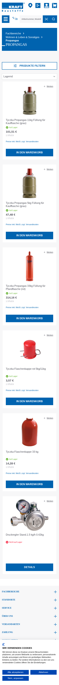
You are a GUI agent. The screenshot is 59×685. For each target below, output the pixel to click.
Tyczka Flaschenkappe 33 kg (22, 451)
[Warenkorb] (54, 5)
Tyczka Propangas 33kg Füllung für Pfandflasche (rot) (25, 287)
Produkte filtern (32, 65)
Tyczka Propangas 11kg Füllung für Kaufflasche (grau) (25, 121)
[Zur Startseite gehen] (13, 6)
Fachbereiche (10, 591)
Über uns (7, 616)
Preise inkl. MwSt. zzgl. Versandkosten (22, 141)
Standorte (8, 600)
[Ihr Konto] (47, 5)
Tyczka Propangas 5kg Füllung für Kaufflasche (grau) (25, 204)
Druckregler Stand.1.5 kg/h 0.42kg (25, 534)
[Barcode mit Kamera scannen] (46, 19)
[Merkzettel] (38, 5)
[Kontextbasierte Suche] (15, 18)
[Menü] (5, 19)
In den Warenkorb (29, 152)
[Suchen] (53, 19)
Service (6, 608)
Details (29, 567)
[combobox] (31, 19)
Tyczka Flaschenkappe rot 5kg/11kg (26, 369)
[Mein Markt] (30, 5)
